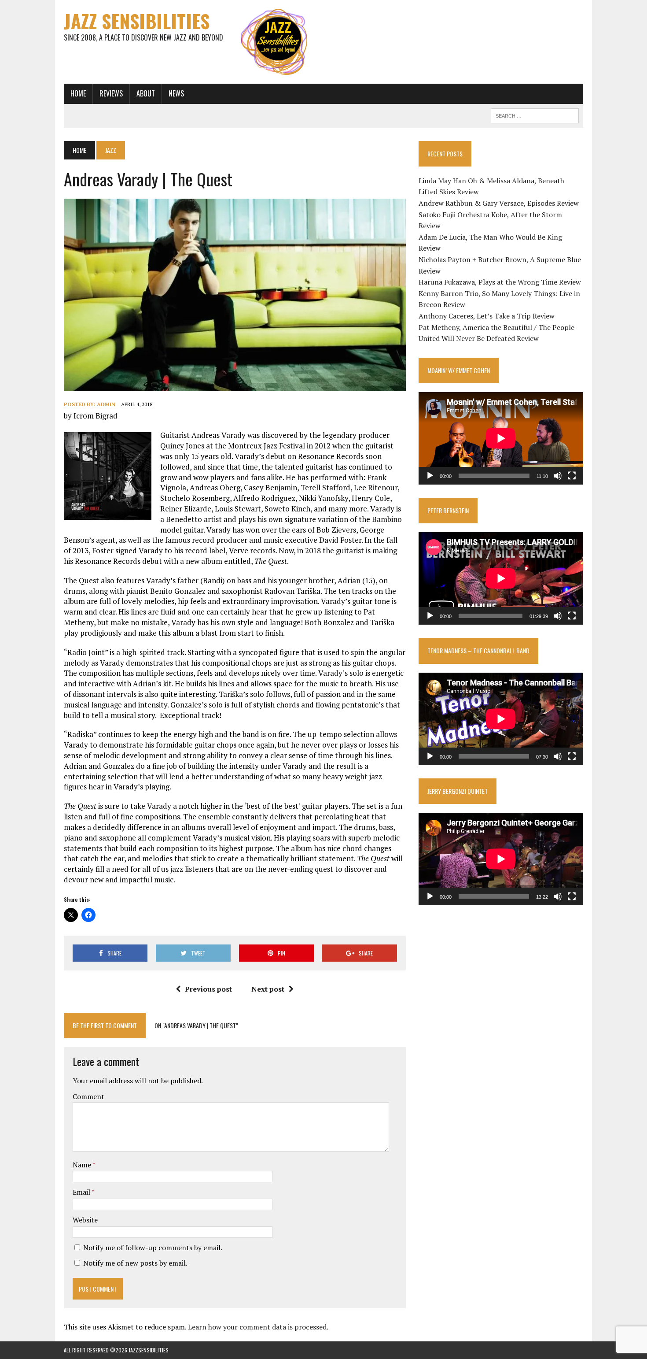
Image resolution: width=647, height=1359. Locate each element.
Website (85, 1220)
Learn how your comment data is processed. (258, 1327)
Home (78, 93)
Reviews (111, 93)
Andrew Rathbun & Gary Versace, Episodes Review (499, 203)
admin (106, 404)
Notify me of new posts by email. (135, 1263)
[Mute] (557, 475)
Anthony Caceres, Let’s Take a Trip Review (487, 316)
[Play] (430, 475)
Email (82, 1192)
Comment (88, 1096)
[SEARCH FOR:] (535, 114)
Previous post (208, 989)
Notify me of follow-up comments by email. (152, 1247)
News (176, 93)
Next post (267, 989)
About (145, 93)
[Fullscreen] (571, 475)
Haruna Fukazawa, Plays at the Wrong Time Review (500, 282)
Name (82, 1165)
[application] (501, 438)
